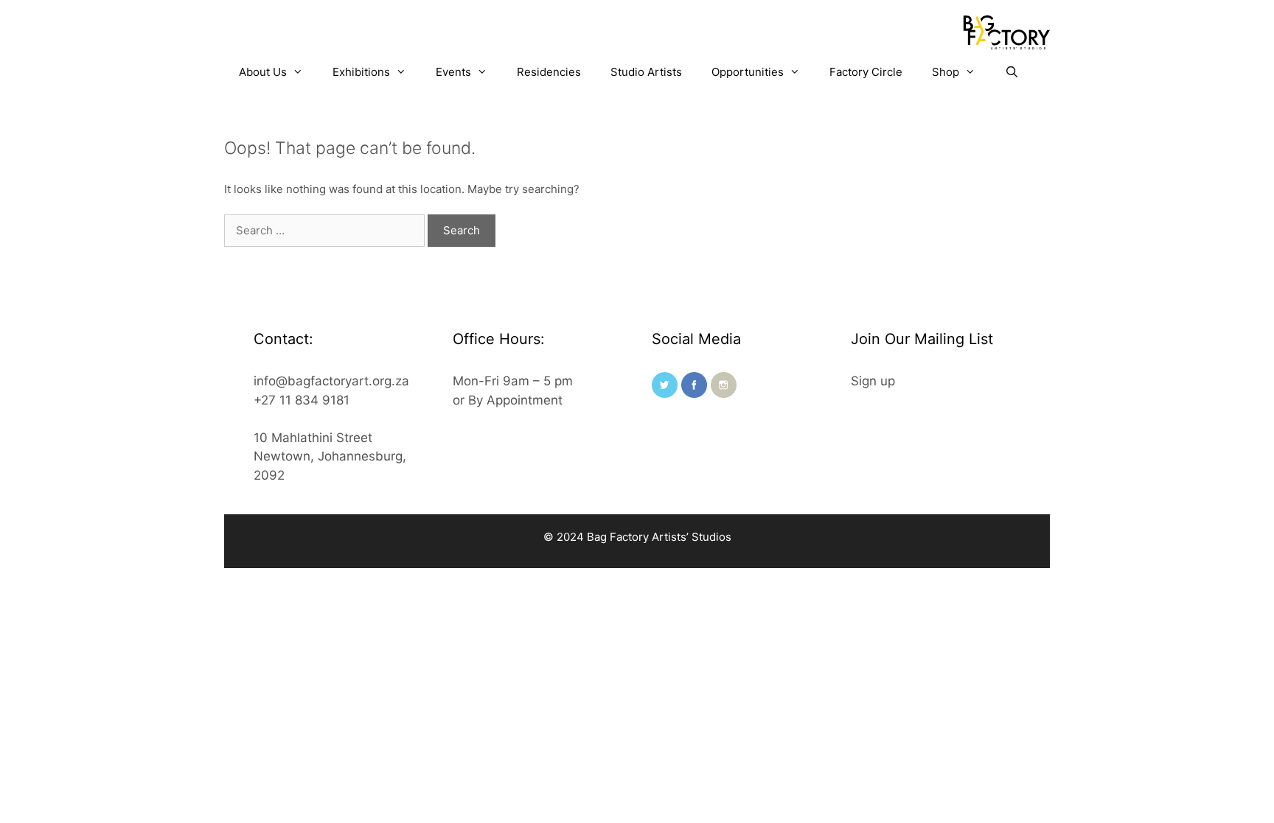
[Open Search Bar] (1012, 72)
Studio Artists (646, 72)
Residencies (549, 72)
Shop (945, 72)
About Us (263, 72)
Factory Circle (865, 72)
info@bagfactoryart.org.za (331, 381)
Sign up (873, 381)
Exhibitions (361, 72)
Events (453, 72)
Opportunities (747, 72)
